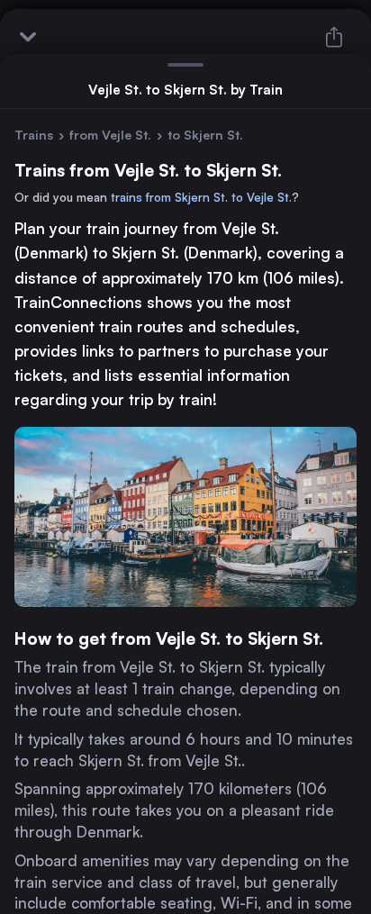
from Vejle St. (110, 134)
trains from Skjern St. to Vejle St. (201, 197)
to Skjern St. (205, 134)
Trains (33, 134)
